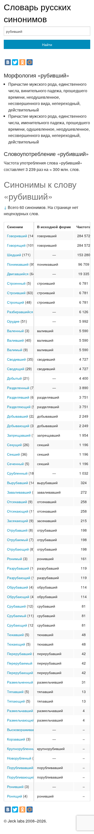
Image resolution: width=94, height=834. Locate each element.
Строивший (16, 292)
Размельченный (20, 682)
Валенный (15, 330)
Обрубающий (18, 596)
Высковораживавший (24, 729)
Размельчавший (20, 710)
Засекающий (17, 520)
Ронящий (14, 796)
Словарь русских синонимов (37, 12)
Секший (13, 454)
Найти (47, 44)
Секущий (14, 444)
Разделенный (18, 387)
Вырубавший (17, 482)
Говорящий (16, 245)
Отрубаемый (17, 539)
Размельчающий (20, 720)
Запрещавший (19, 435)
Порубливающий (21, 777)
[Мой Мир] (30, 62)
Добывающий (18, 425)
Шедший (14, 254)
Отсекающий (17, 511)
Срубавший (16, 606)
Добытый (14, 378)
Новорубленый (19, 758)
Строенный (16, 283)
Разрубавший (18, 568)
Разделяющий (19, 406)
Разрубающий (18, 577)
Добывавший (17, 416)
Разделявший (18, 397)
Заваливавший (19, 492)
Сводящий (15, 368)
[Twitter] (15, 62)
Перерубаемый (19, 663)
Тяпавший (15, 691)
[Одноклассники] (22, 62)
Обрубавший (17, 587)
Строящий (15, 302)
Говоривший (17, 235)
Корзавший (16, 739)
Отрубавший (17, 530)
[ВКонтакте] (8, 62)
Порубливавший (20, 767)
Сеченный (15, 463)
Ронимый (14, 558)
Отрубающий (18, 549)
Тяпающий (16, 701)
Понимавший (18, 264)
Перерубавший (19, 653)
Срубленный (17, 473)
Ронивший (15, 786)
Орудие (13, 321)
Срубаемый (16, 615)
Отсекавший (17, 501)
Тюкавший (15, 634)
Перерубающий (20, 672)
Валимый (14, 349)
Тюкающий (16, 644)
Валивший (15, 340)
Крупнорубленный (22, 748)
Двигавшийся (18, 273)
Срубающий (17, 625)
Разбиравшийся (20, 311)
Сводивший (16, 359)
